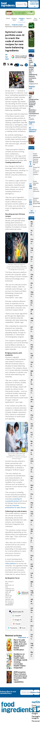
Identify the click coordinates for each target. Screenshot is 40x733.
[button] (16, 615)
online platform (10, 563)
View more (22, 637)
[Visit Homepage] (10, 8)
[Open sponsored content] (20, 14)
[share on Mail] (12, 65)
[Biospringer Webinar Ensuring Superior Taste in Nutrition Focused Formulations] (31, 143)
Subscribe (37, 692)
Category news (22, 19)
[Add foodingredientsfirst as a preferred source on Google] (19, 57)
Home (8, 18)
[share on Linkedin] (5, 65)
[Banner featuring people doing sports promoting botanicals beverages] (31, 47)
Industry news (14, 19)
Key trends (35, 19)
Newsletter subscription (34, 3)
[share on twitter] (8, 65)
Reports (28, 18)
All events (31, 211)
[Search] (25, 4)
